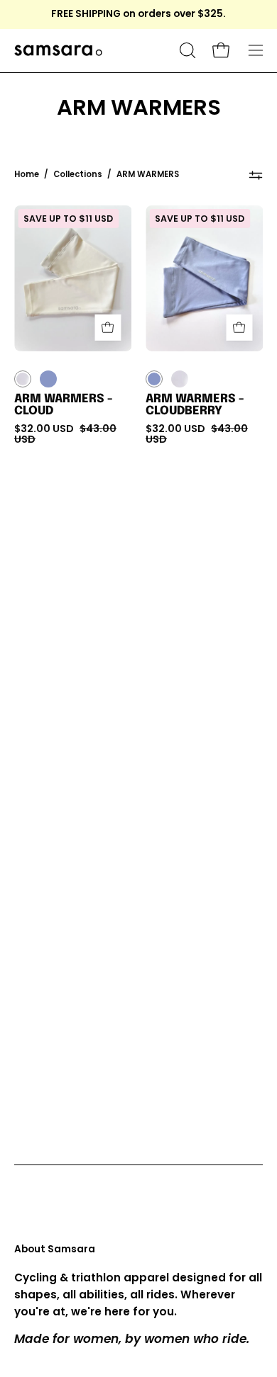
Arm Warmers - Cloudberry (195, 405)
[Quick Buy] (107, 327)
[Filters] (256, 175)
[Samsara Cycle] (94, 51)
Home (26, 174)
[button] (186, 50)
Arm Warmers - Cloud (63, 405)
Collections (77, 174)
